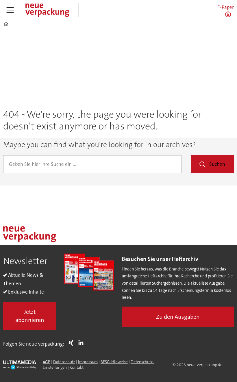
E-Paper (225, 7)
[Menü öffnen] (10, 10)
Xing (72, 343)
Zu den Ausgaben (178, 316)
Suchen (217, 164)
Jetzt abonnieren (29, 316)
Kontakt (77, 367)
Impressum (88, 361)
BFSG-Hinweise (114, 361)
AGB (46, 361)
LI (82, 343)
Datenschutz (64, 361)
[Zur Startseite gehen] (47, 10)
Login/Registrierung (229, 14)
